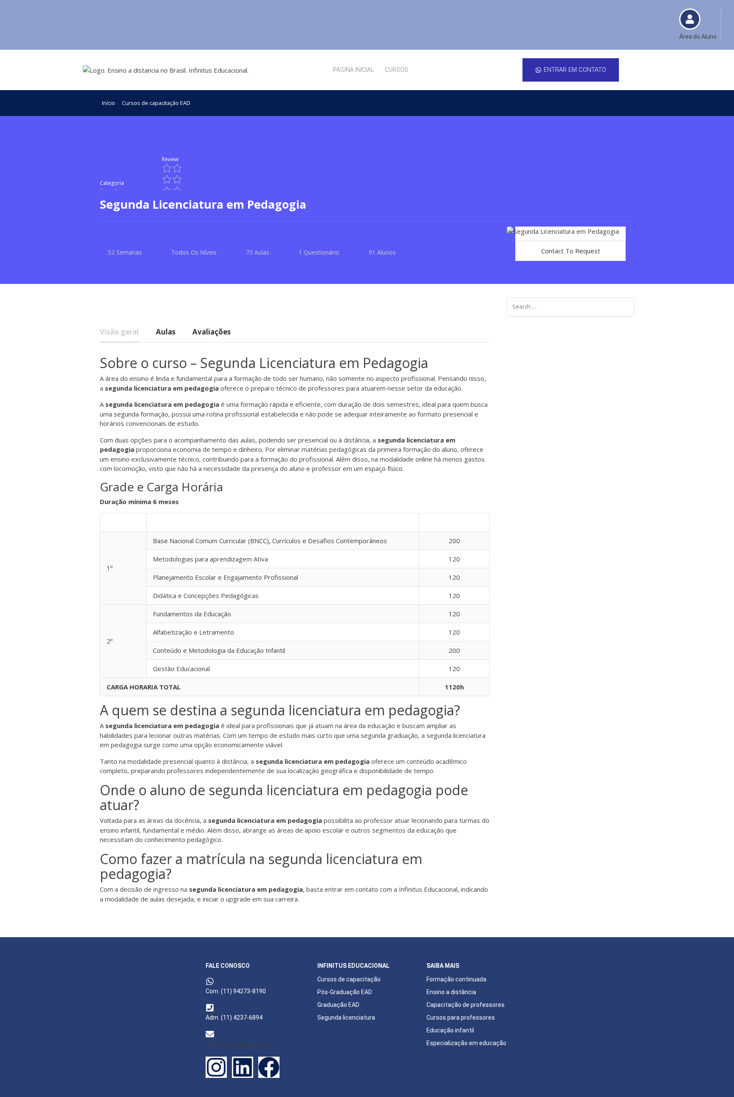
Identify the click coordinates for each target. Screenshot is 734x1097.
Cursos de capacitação (349, 979)
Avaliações (211, 333)
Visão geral (119, 333)
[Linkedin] (242, 1067)
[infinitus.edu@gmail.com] (210, 1034)
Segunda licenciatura (346, 1017)
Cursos (396, 69)
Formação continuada (456, 979)
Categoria (112, 182)
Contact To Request (570, 251)
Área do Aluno (698, 36)
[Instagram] (216, 1067)
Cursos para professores (460, 1017)
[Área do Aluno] (689, 19)
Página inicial (353, 69)
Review (170, 159)
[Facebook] (268, 1067)
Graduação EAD (338, 1004)
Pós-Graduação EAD (344, 992)
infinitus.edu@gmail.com (239, 1044)
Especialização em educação (466, 1043)
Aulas (165, 333)
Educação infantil (450, 1030)
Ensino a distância (451, 992)
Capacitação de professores (465, 1004)
